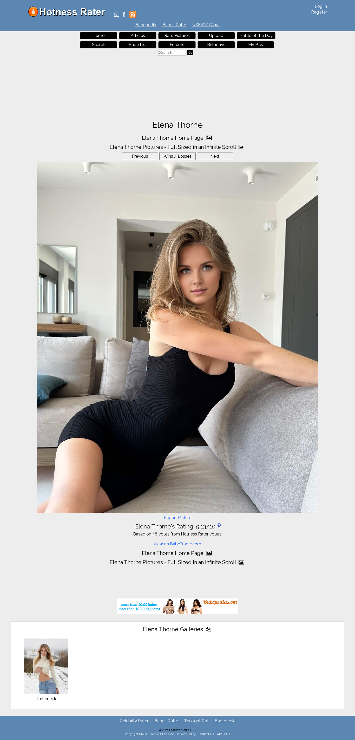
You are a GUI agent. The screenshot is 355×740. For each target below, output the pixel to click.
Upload (216, 35)
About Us (223, 734)
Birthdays (216, 44)
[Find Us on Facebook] (124, 14)
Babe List (138, 44)
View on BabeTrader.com (177, 543)
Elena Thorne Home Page (173, 138)
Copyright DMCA (136, 734)
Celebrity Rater (134, 720)
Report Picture (177, 517)
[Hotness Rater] (68, 15)
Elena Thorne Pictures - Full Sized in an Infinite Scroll (173, 147)
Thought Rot (196, 720)
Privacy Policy (186, 734)
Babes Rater (174, 24)
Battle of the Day (256, 35)
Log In (321, 6)
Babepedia (145, 24)
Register (319, 12)
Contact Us (206, 734)
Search (98, 44)
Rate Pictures (177, 35)
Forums (177, 44)
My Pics (255, 44)
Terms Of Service (162, 734)
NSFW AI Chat (206, 24)
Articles (138, 35)
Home (98, 35)
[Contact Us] (117, 14)
